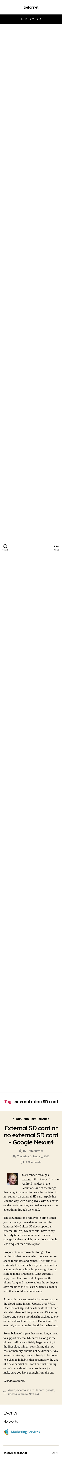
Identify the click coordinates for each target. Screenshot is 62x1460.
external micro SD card (30, 1390)
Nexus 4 (34, 1394)
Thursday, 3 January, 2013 (33, 1156)
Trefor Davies (35, 1151)
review (26, 1179)
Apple (11, 1390)
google (50, 1390)
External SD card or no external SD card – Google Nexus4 (31, 1135)
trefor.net (31, 7)
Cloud (17, 1119)
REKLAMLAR (31, 19)
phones (43, 1119)
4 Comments (33, 1162)
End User (30, 1119)
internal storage (18, 1394)
